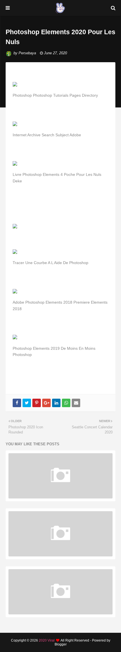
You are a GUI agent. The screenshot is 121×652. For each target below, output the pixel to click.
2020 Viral (47, 640)
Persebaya (27, 53)
